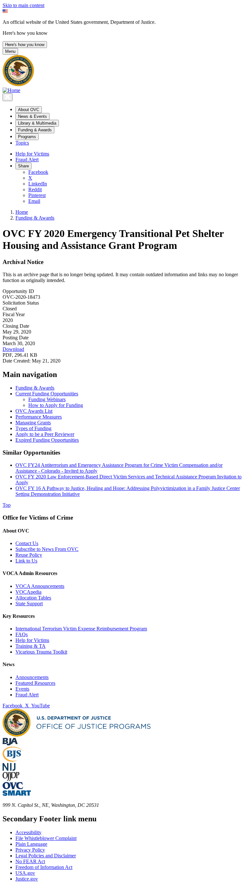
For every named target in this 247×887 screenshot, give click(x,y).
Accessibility (28, 832)
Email (34, 201)
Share (23, 166)
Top (7, 505)
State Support (29, 603)
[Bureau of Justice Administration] (10, 743)
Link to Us (26, 560)
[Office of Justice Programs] (18, 84)
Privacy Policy (30, 850)
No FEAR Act (30, 861)
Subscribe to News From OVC (46, 549)
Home (21, 212)
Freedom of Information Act (43, 867)
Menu (10, 51)
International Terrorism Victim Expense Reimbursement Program (81, 628)
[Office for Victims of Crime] (13, 787)
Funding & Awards (34, 218)
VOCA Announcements (39, 586)
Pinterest (37, 195)
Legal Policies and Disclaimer (45, 855)
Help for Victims (32, 153)
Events (22, 689)
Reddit (35, 189)
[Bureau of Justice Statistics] (13, 760)
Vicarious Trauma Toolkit (41, 652)
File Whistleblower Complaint (46, 838)
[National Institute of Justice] (9, 769)
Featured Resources (35, 683)
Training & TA (30, 646)
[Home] (11, 90)
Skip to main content (23, 5)
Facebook (38, 172)
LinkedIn (37, 183)
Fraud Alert (27, 159)
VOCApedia (28, 592)
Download (13, 349)
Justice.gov (26, 879)
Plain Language (31, 844)
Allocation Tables (33, 597)
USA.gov (25, 873)
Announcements (32, 677)
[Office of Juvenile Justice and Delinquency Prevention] (11, 779)
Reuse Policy (28, 555)
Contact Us (26, 543)
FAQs (21, 634)
